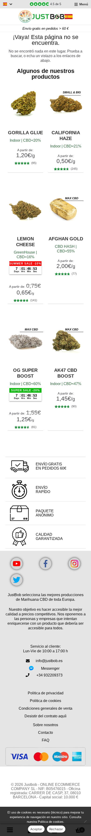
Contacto (45, 733)
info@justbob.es (49, 661)
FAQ (45, 740)
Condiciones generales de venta (45, 708)
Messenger (50, 668)
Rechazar (56, 829)
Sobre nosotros (45, 725)
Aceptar (36, 829)
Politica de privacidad (45, 693)
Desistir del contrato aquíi (45, 716)
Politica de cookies (45, 701)
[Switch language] (7, 4)
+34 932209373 (49, 675)
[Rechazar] (85, 821)
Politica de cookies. (51, 821)
